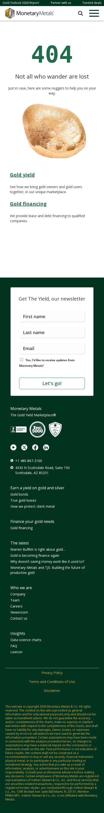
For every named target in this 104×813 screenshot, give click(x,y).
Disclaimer (52, 690)
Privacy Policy (52, 672)
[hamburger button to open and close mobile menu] (94, 13)
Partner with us (61, 3)
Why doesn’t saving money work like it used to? (47, 561)
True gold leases (23, 500)
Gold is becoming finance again (34, 555)
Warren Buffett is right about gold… (38, 549)
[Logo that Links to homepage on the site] (29, 13)
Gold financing (21, 528)
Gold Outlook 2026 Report (21, 3)
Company (17, 594)
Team (15, 600)
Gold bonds (19, 494)
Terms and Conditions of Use (52, 681)
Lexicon (16, 652)
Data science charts (25, 639)
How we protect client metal (32, 506)
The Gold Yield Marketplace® (33, 415)
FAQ (13, 646)
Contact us (18, 618)
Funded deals (92, 3)
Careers (16, 606)
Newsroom (19, 612)
